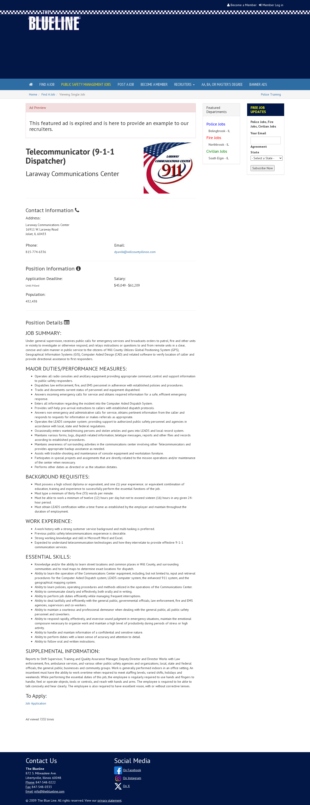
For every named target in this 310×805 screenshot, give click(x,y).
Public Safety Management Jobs (86, 84)
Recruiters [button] (183, 84)
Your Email (258, 133)
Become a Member (244, 5)
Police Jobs (215, 124)
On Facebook (132, 770)
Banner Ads (258, 84)
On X (126, 786)
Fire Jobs (213, 137)
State (255, 152)
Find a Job (46, 84)
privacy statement (109, 800)
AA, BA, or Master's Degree (222, 84)
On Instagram (132, 778)
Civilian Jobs (216, 151)
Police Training (271, 94)
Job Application (36, 703)
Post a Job (126, 84)
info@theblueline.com (49, 791)
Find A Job (48, 94)
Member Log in (273, 5)
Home (33, 94)
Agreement (259, 147)
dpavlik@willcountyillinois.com (135, 252)
